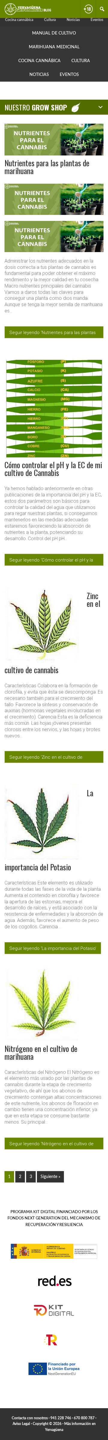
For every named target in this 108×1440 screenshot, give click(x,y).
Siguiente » (50, 1177)
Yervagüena (54, 1430)
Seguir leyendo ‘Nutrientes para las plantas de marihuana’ (52, 334)
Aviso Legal (21, 1424)
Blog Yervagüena (27, 9)
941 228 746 (60, 1418)
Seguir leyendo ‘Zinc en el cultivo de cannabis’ (45, 759)
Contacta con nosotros (30, 1418)
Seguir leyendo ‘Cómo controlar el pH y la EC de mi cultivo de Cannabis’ (51, 561)
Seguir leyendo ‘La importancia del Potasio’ (52, 948)
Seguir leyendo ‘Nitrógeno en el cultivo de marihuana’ (51, 1145)
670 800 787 (84, 1418)
